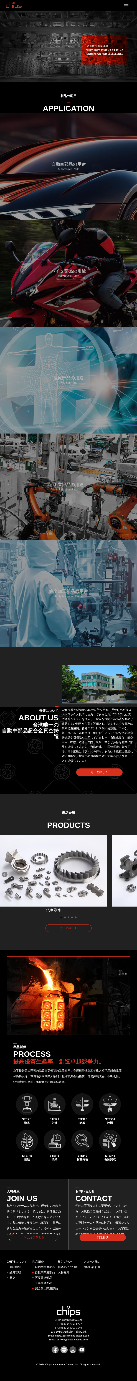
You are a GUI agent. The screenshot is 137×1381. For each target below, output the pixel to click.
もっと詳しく (99, 772)
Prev (4, 874)
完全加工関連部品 (46, 1288)
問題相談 (102, 1237)
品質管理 (15, 1272)
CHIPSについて (17, 1261)
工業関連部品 (43, 1283)
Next (132, 874)
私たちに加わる (34, 1237)
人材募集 (63, 1272)
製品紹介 (38, 1261)
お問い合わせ (91, 1267)
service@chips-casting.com (72, 1339)
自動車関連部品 (45, 1267)
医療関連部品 (43, 1277)
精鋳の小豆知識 (68, 1267)
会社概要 (15, 1267)
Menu (126, 3)
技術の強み (65, 1261)
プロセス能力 (91, 1261)
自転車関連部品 (45, 1272)
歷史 (12, 1277)
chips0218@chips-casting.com (72, 1335)
